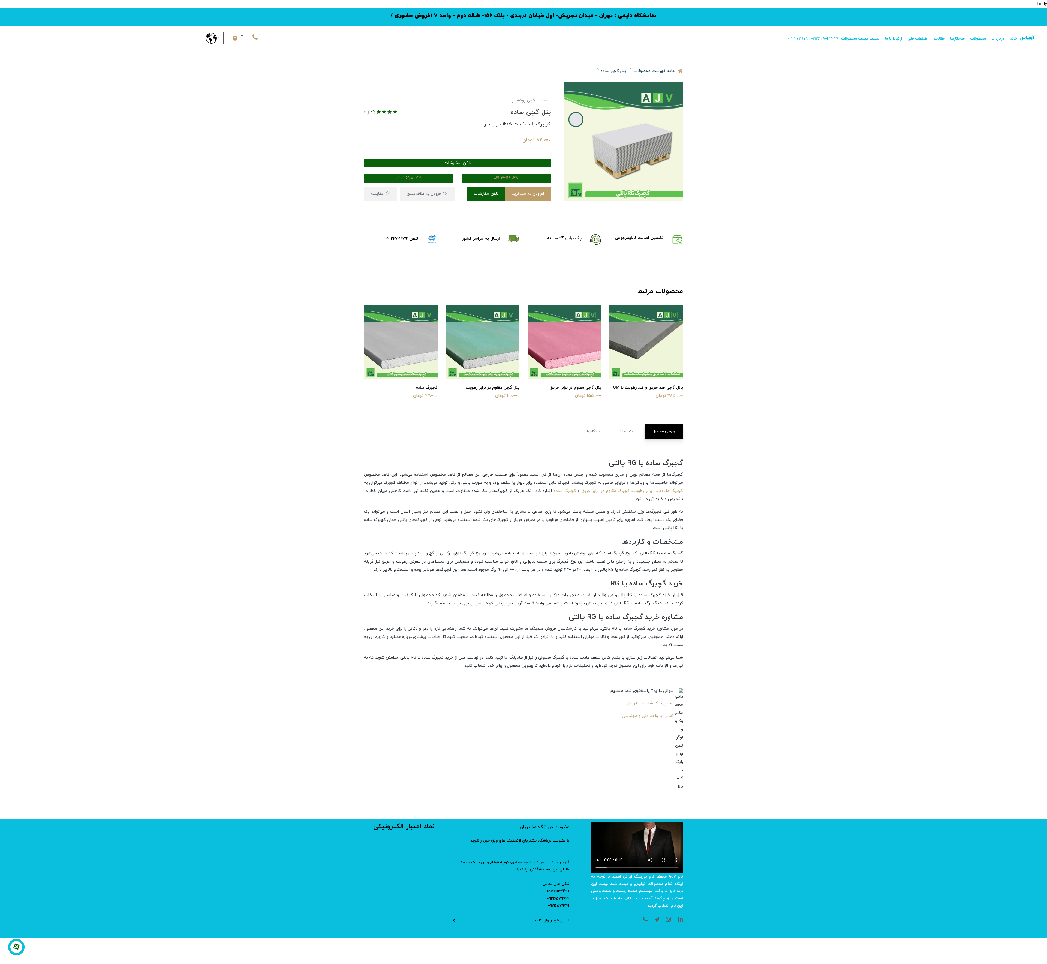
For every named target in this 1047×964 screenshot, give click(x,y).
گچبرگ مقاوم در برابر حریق (606, 491)
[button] (238, 38)
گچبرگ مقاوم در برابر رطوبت (658, 491)
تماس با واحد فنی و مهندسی (648, 716)
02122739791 (798, 38)
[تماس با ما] (16, 947)
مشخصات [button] (626, 431)
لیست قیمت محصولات (860, 38)
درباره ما (997, 38)
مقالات (939, 38)
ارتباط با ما (893, 38)
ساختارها (957, 38)
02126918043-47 (824, 38)
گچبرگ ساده (565, 491)
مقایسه (377, 193)
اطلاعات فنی (918, 38)
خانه (1013, 38)
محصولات (978, 38)
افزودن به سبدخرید (528, 193)
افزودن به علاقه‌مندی (425, 193)
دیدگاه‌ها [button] (593, 431)
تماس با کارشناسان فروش (650, 703)
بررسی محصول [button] (664, 431)
